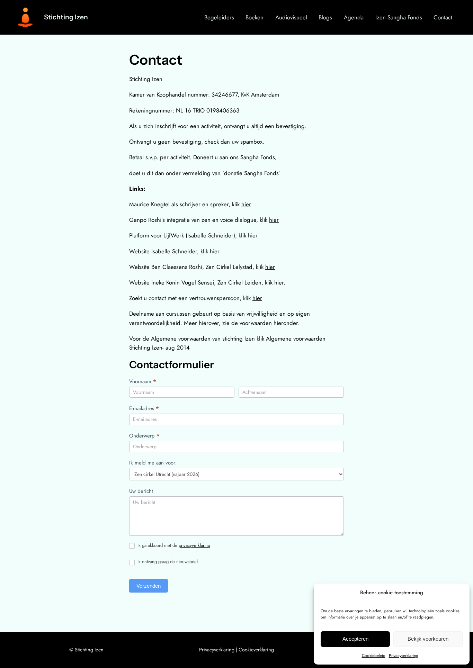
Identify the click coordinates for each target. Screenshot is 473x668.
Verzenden (148, 586)
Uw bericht (141, 491)
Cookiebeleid (373, 655)
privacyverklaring (194, 545)
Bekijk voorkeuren (428, 639)
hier (246, 204)
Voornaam (142, 381)
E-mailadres (144, 408)
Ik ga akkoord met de (173, 546)
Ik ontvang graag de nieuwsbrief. (167, 562)
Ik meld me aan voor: (153, 463)
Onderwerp (144, 436)
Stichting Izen (66, 17)
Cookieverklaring (256, 649)
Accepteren (355, 639)
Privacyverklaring (403, 655)
